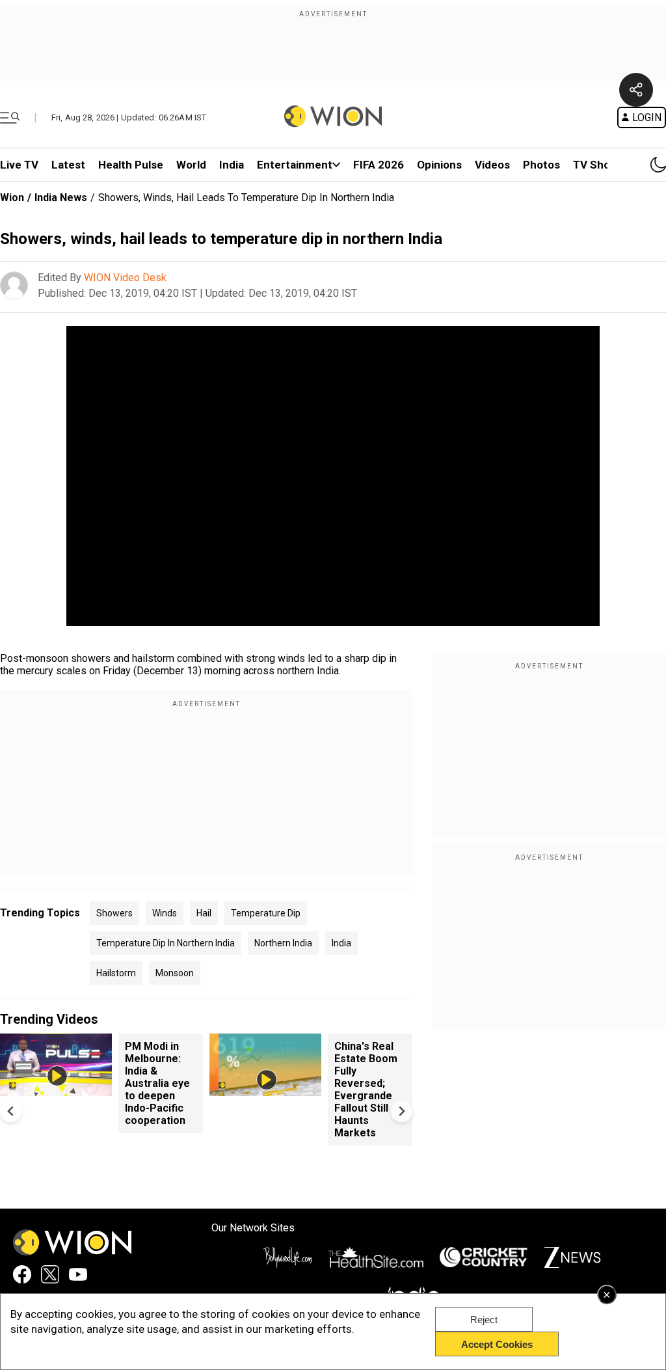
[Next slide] (401, 1111)
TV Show (595, 164)
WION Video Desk (125, 277)
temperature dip (265, 913)
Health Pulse (130, 164)
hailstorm (116, 973)
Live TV (19, 164)
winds (164, 913)
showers (114, 913)
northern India (283, 943)
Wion (12, 197)
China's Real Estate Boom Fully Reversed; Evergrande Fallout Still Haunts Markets (365, 1089)
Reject (484, 1319)
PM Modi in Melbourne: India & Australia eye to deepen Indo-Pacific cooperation (157, 1083)
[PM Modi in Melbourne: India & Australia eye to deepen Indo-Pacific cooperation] (56, 1090)
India (231, 164)
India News (60, 197)
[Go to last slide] (10, 1111)
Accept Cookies (497, 1344)
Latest (68, 164)
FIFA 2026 (378, 164)
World (191, 164)
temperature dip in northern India (165, 943)
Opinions (439, 164)
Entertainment (294, 164)
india (341, 943)
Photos (541, 164)
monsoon (174, 973)
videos (492, 164)
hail (203, 913)
